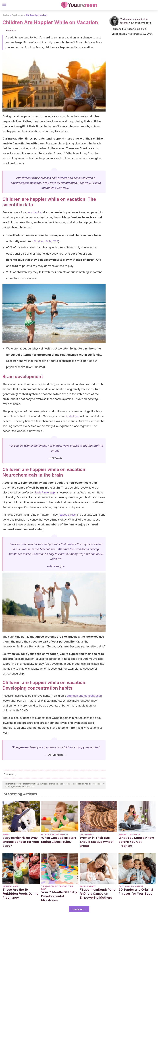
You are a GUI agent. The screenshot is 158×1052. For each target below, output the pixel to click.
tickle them (72, 416)
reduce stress (67, 514)
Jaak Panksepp (44, 492)
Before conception (129, 834)
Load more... (79, 909)
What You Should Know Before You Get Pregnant (136, 842)
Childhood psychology (36, 15)
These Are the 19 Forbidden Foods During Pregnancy (20, 893)
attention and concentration (84, 695)
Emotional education (130, 886)
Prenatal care (10, 886)
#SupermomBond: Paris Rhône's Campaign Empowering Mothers (97, 893)
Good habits (87, 834)
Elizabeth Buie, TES (45, 241)
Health (5, 15)
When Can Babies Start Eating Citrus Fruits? (58, 840)
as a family (34, 212)
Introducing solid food (54, 834)
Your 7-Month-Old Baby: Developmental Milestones (59, 896)
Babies (5, 834)
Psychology (17, 15)
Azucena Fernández (140, 22)
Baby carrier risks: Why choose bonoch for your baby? (20, 842)
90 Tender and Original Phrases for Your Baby (135, 891)
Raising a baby (88, 886)
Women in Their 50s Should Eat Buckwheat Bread (97, 842)
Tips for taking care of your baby (57, 887)
